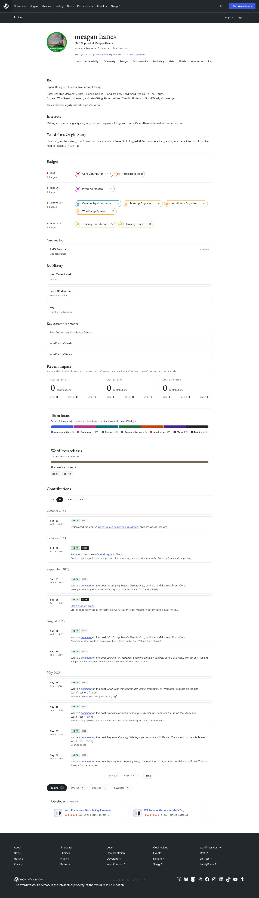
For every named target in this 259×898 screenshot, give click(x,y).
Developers (114, 858)
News (17, 852)
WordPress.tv (116, 864)
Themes (65, 852)
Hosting (18, 858)
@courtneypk (104, 554)
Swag (158, 864)
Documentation (116, 852)
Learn (110, 847)
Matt (204, 852)
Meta (80, 499)
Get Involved (160, 847)
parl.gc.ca (81, 54)
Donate (159, 858)
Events (157, 852)
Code (69, 499)
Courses (98, 787)
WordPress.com (210, 847)
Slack (119, 554)
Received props (80, 554)
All (59, 499)
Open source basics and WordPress (118, 526)
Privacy (18, 864)
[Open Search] (221, 6)
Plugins (56, 787)
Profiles (18, 17)
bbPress (206, 858)
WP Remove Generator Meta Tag (164, 810)
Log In (240, 17)
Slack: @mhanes (136, 54)
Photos (77, 787)
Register (229, 17)
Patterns (65, 864)
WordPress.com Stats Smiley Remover (88, 810)
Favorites (121, 787)
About (17, 847)
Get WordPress (242, 6)
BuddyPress (208, 864)
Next (149, 775)
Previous (112, 775)
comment (86, 585)
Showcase (66, 847)
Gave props (78, 605)
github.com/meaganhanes (107, 54)
